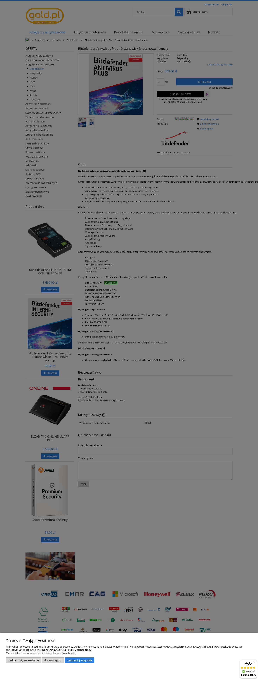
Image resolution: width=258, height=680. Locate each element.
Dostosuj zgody (53, 660)
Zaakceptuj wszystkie (79, 660)
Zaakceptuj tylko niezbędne (23, 660)
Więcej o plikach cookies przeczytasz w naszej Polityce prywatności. (40, 653)
